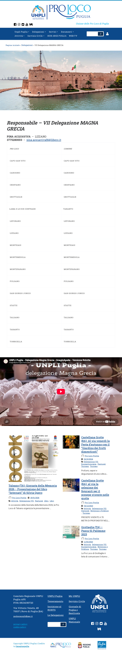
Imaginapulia (22, 646)
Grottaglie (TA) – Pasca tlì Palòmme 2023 (93, 530)
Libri (52, 501)
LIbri (46, 501)
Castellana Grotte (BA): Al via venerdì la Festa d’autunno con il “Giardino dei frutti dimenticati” (95, 444)
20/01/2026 (34, 497)
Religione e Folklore (99, 511)
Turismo (85, 466)
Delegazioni (27, 45)
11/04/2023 (88, 542)
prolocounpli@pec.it (23, 616)
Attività (14, 501)
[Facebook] (15, 24)
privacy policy (20, 624)
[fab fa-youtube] (105, 624)
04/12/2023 (88, 506)
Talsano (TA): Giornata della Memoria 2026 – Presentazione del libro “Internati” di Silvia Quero (33, 489)
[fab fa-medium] (99, 629)
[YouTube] (27, 24)
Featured (39, 501)
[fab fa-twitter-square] (101, 624)
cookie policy (19, 627)
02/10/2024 (88, 459)
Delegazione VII (26, 501)
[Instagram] (19, 24)
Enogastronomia (88, 464)
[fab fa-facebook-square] (92, 624)
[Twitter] (23, 24)
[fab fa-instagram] (96, 624)
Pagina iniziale (13, 45)
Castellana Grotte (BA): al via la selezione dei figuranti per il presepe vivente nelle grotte (95, 489)
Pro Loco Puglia (19, 497)
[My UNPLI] (31, 24)
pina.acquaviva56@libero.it (43, 140)
